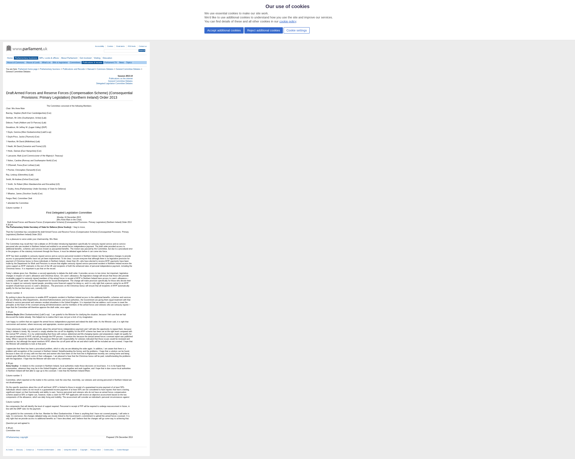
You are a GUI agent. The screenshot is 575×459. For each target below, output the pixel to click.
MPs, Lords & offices (49, 58)
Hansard (90, 69)
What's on (46, 62)
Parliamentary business (26, 58)
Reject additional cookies (263, 30)
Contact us (143, 46)
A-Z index (9, 450)
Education (107, 58)
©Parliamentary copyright (17, 437)
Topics (129, 62)
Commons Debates (105, 69)
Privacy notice (95, 450)
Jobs (59, 450)
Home (10, 58)
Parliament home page (28, 69)
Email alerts (120, 46)
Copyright (83, 450)
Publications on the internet (121, 78)
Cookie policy (109, 450)
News (121, 62)
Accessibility (99, 46)
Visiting (97, 58)
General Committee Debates (128, 69)
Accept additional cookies (224, 30)
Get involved (85, 58)
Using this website (70, 450)
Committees (75, 62)
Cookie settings (296, 30)
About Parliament (69, 58)
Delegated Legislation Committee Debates (114, 83)
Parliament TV (111, 62)
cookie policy (287, 21)
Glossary (19, 450)
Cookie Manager (123, 450)
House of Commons (15, 62)
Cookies (110, 46)
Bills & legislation (60, 62)
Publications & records (92, 62)
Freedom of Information (45, 450)
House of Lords (33, 62)
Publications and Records (74, 69)
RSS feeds (132, 46)
